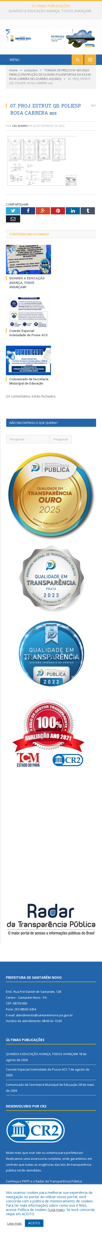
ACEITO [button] (34, 1223)
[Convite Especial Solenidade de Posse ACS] (28, 312)
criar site (35, 1152)
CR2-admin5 (20, 126)
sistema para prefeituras (64, 1152)
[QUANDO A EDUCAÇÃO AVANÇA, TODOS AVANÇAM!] (28, 259)
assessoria (39, 1158)
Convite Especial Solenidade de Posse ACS (49, 11)
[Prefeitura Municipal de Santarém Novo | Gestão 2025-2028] (51, 37)
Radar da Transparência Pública (59, 1181)
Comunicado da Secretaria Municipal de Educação (28, 381)
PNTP (26, 1181)
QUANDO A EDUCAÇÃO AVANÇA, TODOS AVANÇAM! (27, 282)
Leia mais (56, 1209)
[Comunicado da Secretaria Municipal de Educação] (28, 360)
